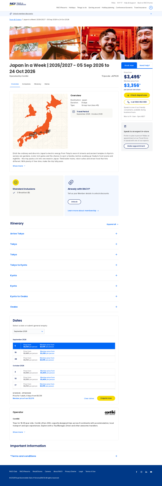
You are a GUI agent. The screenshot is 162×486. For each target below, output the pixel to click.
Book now (129, 65)
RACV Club (13, 471)
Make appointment (136, 146)
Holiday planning (108, 7)
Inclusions (26, 84)
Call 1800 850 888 (139, 102)
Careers (48, 471)
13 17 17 (119, 3)
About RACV (58, 471)
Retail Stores (37, 471)
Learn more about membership (82, 210)
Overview (15, 84)
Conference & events (124, 7)
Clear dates (89, 398)
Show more (18, 166)
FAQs (113, 3)
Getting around (94, 7)
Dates (47, 84)
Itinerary (37, 84)
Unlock (74, 201)
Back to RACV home (145, 3)
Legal (81, 471)
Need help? (145, 65)
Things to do (82, 7)
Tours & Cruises (15, 19)
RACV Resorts (62, 7)
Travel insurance (140, 7)
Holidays (72, 7)
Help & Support (130, 3)
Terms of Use (90, 471)
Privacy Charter (70, 471)
